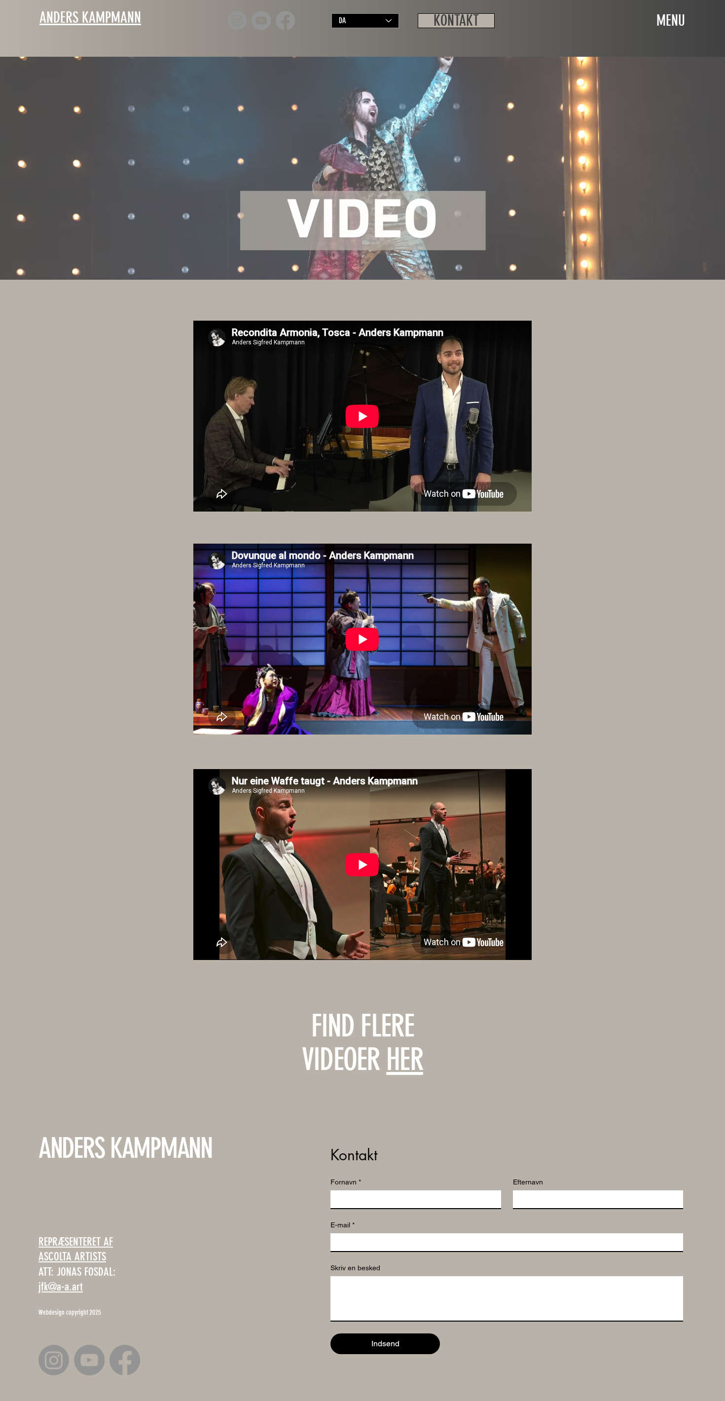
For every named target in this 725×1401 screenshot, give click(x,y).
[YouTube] (261, 20)
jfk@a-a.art (60, 1286)
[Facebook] (285, 20)
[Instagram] (237, 20)
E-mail (342, 1225)
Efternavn (528, 1182)
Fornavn (345, 1182)
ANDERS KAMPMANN (125, 1148)
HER (404, 1059)
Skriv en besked (355, 1268)
